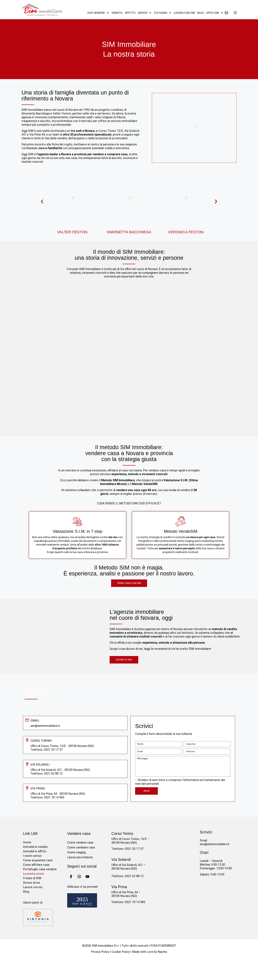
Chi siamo (160, 12)
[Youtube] (87, 876)
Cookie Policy (121, 952)
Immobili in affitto (34, 851)
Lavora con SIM (184, 12)
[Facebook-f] (71, 876)
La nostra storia (33, 873)
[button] (42, 201)
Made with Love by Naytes (149, 952)
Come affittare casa (36, 864)
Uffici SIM (212, 12)
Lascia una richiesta (80, 857)
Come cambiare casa (81, 847)
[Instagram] (79, 876)
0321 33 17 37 (53, 749)
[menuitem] (235, 13)
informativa (191, 780)
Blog (200, 12)
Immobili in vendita (35, 847)
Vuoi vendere (96, 12)
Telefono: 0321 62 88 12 (127, 876)
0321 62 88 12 (53, 773)
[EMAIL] (27, 720)
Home (27, 842)
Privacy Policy (100, 952)
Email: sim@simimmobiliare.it (214, 842)
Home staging (76, 852)
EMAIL (34, 720)
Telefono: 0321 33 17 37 (127, 849)
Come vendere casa (80, 842)
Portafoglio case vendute (40, 869)
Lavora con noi (32, 887)
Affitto (130, 12)
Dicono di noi (31, 882)
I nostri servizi (32, 856)
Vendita (117, 12)
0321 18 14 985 (54, 797)
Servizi (142, 12)
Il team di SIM (32, 878)
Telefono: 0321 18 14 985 (128, 902)
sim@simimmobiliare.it (45, 726)
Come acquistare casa (37, 860)
